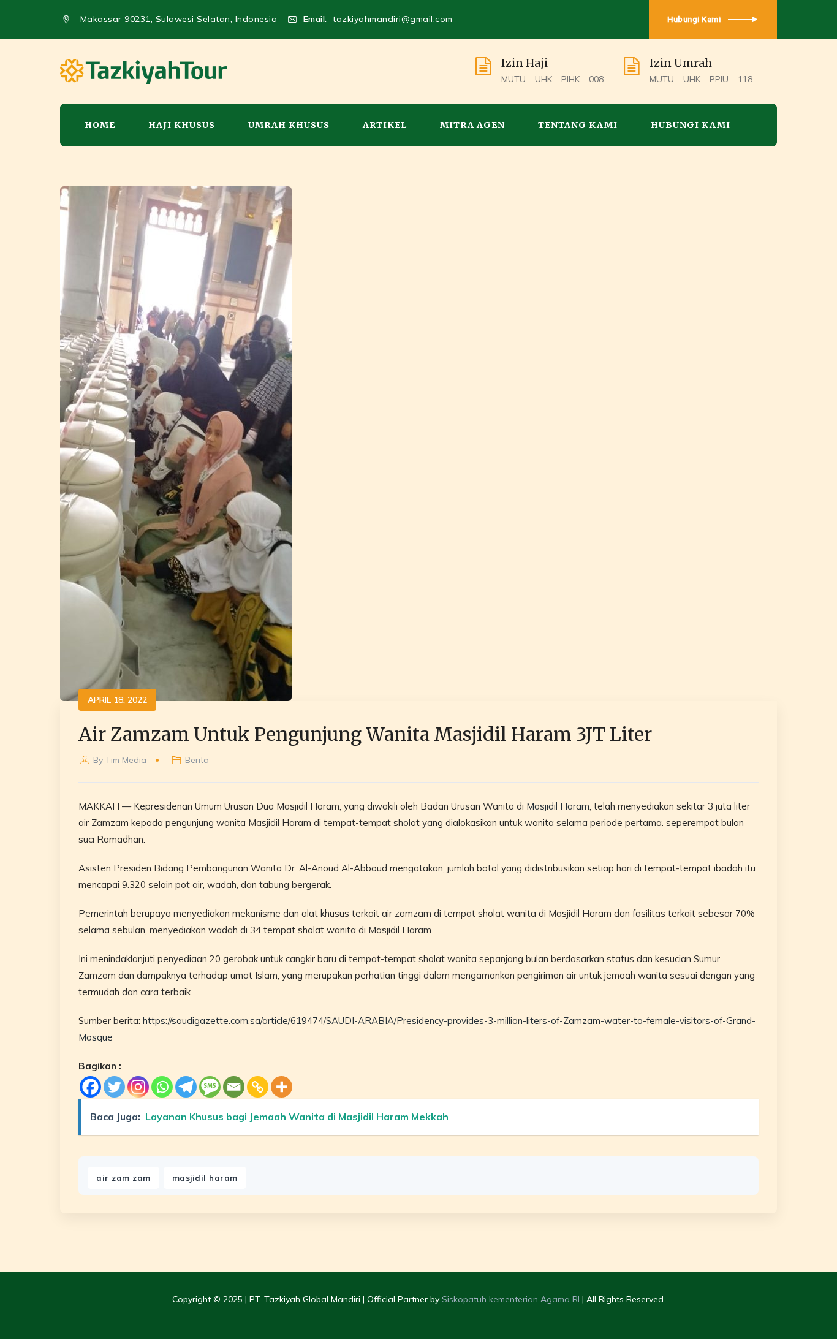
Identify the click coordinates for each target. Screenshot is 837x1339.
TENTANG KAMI (578, 125)
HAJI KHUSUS (181, 125)
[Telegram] (186, 1087)
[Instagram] (138, 1087)
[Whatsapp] (162, 1087)
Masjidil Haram (557, 806)
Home (100, 125)
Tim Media (125, 759)
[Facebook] (90, 1087)
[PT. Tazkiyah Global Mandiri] (143, 71)
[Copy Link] (257, 1087)
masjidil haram (205, 1178)
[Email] (233, 1087)
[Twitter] (114, 1087)
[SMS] (210, 1087)
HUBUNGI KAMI (690, 125)
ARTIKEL (385, 125)
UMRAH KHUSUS (289, 125)
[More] (281, 1087)
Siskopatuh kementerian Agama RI (511, 1299)
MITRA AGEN (472, 125)
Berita (197, 759)
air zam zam (123, 1178)
